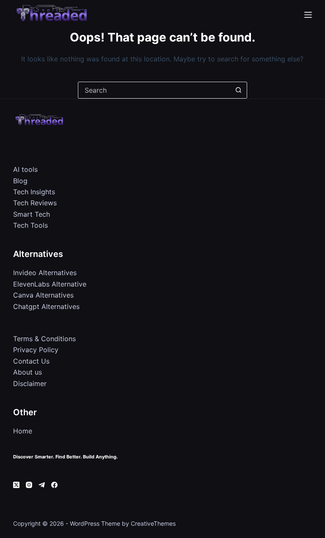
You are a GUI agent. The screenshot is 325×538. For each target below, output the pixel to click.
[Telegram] (42, 485)
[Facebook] (54, 485)
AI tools (25, 169)
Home (22, 431)
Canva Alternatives (43, 295)
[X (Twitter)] (16, 485)
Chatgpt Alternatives (46, 306)
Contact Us (31, 361)
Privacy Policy (35, 349)
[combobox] (154, 90)
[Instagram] (29, 485)
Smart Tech (31, 214)
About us (27, 372)
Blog (20, 181)
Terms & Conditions (44, 338)
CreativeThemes (153, 523)
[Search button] (239, 90)
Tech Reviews (35, 203)
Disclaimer (30, 383)
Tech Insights (34, 192)
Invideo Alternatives (45, 272)
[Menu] (308, 15)
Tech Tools (30, 225)
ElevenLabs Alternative (49, 284)
